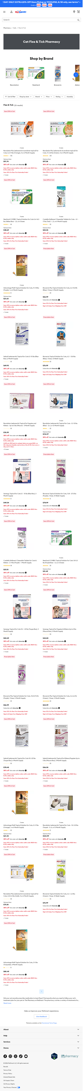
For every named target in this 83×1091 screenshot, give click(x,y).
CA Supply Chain (8, 1070)
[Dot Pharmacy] (68, 1045)
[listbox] (40, 74)
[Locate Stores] (72, 11)
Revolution (14, 85)
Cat (14, 28)
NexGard (36, 85)
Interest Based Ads (9, 1066)
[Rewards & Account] (11, 12)
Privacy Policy (7, 1063)
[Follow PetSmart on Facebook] (5, 1045)
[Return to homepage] (20, 11)
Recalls (5, 1056)
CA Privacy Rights (9, 1073)
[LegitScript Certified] (52, 1045)
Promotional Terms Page (48, 1012)
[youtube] (26, 1045)
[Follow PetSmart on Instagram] (10, 1045)
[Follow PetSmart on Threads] (15, 1045)
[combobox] (40, 20)
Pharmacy (7, 28)
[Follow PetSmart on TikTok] (20, 1045)
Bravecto (57, 85)
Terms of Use (7, 1059)
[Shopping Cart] (77, 11)
